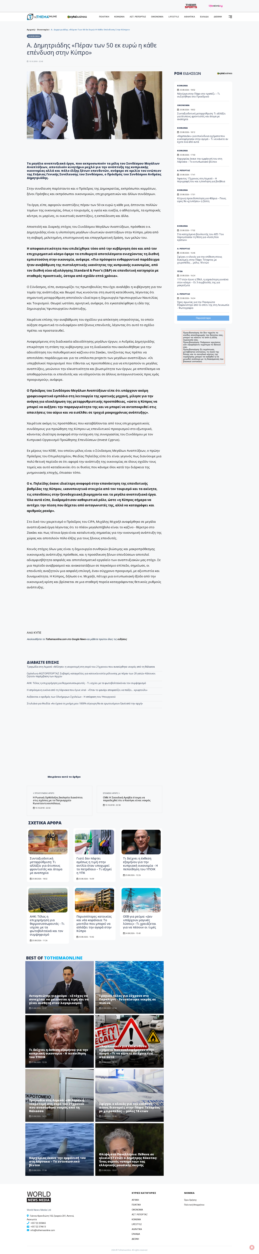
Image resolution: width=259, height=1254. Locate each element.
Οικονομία (43, 29)
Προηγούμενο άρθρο (44, 793)
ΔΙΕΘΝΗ (218, 16)
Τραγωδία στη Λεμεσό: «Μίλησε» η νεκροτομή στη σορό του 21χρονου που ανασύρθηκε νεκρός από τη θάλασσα (91, 666)
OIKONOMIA (137, 1210)
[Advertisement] (94, 748)
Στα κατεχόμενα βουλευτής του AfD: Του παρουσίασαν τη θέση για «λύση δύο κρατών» (200, 237)
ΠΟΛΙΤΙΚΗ (104, 16)
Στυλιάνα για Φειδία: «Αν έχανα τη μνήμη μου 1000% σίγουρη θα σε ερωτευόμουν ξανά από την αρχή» (85, 703)
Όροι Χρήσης (190, 1200)
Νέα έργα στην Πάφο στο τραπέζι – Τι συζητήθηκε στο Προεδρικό (198, 95)
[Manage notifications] (252, 1247)
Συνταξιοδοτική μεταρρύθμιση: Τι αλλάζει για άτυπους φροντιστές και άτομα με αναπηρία (46, 865)
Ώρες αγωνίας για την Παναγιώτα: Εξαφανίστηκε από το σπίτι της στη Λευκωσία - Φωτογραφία (203, 304)
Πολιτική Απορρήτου (194, 1205)
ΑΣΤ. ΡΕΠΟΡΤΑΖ (138, 16)
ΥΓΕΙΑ (180, 271)
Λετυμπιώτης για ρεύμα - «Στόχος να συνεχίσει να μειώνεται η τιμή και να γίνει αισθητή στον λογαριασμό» (59, 999)
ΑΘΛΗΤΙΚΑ (189, 16)
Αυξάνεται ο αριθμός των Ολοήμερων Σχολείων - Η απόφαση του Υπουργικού (71, 696)
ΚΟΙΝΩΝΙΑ (119, 16)
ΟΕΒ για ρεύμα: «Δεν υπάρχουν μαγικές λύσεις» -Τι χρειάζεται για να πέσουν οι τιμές (139, 921)
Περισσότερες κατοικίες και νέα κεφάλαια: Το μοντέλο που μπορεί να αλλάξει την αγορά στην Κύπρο (94, 923)
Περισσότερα (203, 318)
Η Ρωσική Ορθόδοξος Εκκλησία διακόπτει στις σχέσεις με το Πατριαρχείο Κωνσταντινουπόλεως (58, 800)
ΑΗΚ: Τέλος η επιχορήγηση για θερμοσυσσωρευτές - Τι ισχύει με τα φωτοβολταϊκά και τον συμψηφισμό (86, 683)
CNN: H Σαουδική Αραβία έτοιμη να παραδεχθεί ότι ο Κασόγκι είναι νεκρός (126, 799)
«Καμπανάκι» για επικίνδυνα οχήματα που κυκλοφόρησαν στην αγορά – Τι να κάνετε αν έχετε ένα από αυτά (126, 1051)
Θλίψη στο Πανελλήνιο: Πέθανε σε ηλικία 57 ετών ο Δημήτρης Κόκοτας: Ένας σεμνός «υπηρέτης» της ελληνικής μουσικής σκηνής (128, 1159)
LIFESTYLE (173, 16)
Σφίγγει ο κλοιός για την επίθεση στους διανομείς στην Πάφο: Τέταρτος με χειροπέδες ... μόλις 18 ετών (129, 1107)
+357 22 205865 (38, 1223)
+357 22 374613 (38, 1226)
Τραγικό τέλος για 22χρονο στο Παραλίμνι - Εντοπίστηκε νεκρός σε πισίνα (127, 999)
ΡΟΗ (187, 73)
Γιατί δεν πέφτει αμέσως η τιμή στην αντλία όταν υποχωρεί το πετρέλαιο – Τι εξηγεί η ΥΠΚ (94, 865)
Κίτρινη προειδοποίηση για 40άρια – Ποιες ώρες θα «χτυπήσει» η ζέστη (201, 200)
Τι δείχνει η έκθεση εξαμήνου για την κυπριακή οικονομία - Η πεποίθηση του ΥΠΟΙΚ (140, 863)
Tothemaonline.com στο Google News (65, 639)
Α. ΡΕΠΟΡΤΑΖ (183, 170)
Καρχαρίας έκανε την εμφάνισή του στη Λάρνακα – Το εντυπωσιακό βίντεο (57, 1161)
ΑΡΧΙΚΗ (135, 1200)
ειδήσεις (122, 639)
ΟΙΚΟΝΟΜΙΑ (157, 16)
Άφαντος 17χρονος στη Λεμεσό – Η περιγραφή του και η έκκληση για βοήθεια (201, 180)
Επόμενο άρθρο (111, 793)
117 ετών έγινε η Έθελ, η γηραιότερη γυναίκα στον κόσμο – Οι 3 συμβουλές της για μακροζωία (202, 282)
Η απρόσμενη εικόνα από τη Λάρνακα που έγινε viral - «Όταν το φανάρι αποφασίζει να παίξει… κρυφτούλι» (87, 690)
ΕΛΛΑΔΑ (204, 16)
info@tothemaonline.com (43, 1230)
